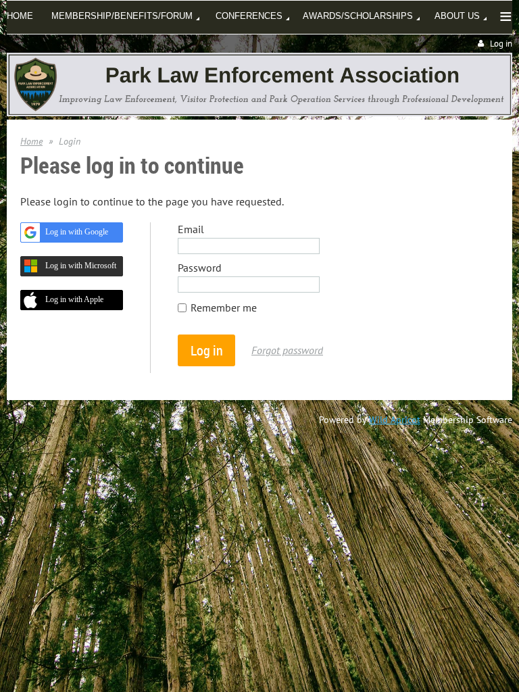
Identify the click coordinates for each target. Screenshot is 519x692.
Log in (501, 43)
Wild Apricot (394, 420)
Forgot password (287, 350)
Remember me (224, 307)
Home (31, 141)
